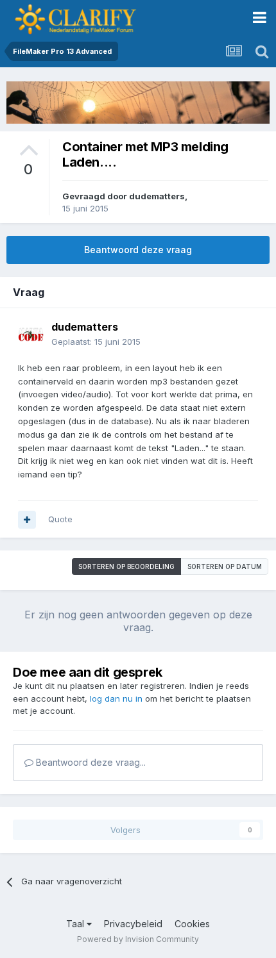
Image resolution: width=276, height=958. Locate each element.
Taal (76, 923)
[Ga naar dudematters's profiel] (31, 334)
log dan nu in (116, 698)
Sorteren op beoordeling (126, 566)
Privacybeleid (133, 923)
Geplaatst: (96, 341)
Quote (60, 519)
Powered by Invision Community (138, 939)
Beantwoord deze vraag (138, 249)
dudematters (157, 196)
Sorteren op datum (224, 566)
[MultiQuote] (27, 520)
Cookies (192, 923)
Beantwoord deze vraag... (89, 762)
